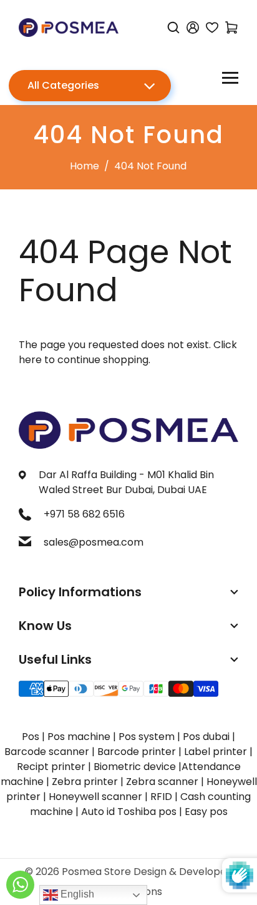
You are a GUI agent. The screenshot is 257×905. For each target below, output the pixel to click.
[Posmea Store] (69, 26)
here (30, 359)
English (76, 894)
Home (84, 166)
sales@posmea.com (93, 542)
